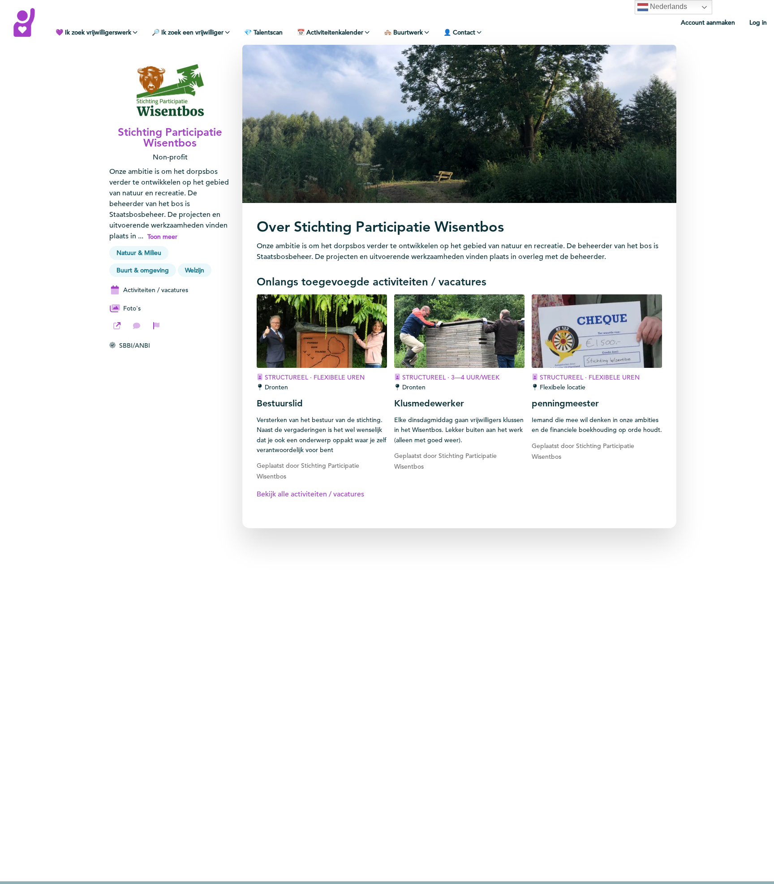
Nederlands (667, 6)
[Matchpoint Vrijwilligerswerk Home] (24, 22)
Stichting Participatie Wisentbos (170, 137)
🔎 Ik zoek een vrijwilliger (188, 32)
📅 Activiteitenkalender (330, 32)
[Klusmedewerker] (459, 331)
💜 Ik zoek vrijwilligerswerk (93, 32)
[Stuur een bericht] (136, 325)
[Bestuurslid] (322, 331)
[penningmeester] (597, 331)
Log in (758, 22)
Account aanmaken (708, 22)
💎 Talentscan (263, 32)
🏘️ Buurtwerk (403, 32)
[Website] (117, 325)
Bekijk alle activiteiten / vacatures (310, 494)
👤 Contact (459, 32)
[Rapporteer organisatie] (156, 325)
